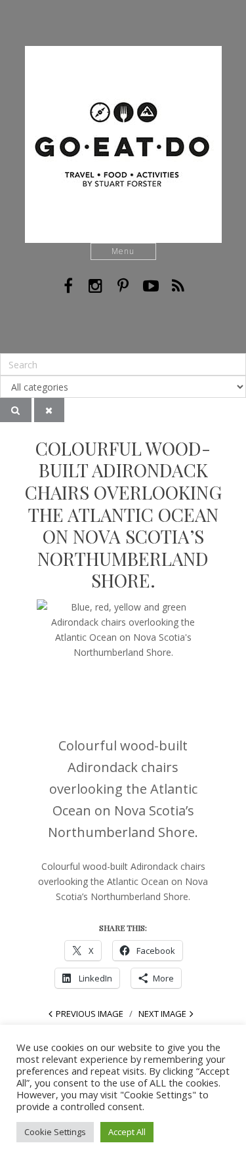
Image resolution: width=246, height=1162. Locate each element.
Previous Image (89, 1014)
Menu (123, 251)
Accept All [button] (127, 1132)
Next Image (162, 1014)
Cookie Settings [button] (55, 1132)
